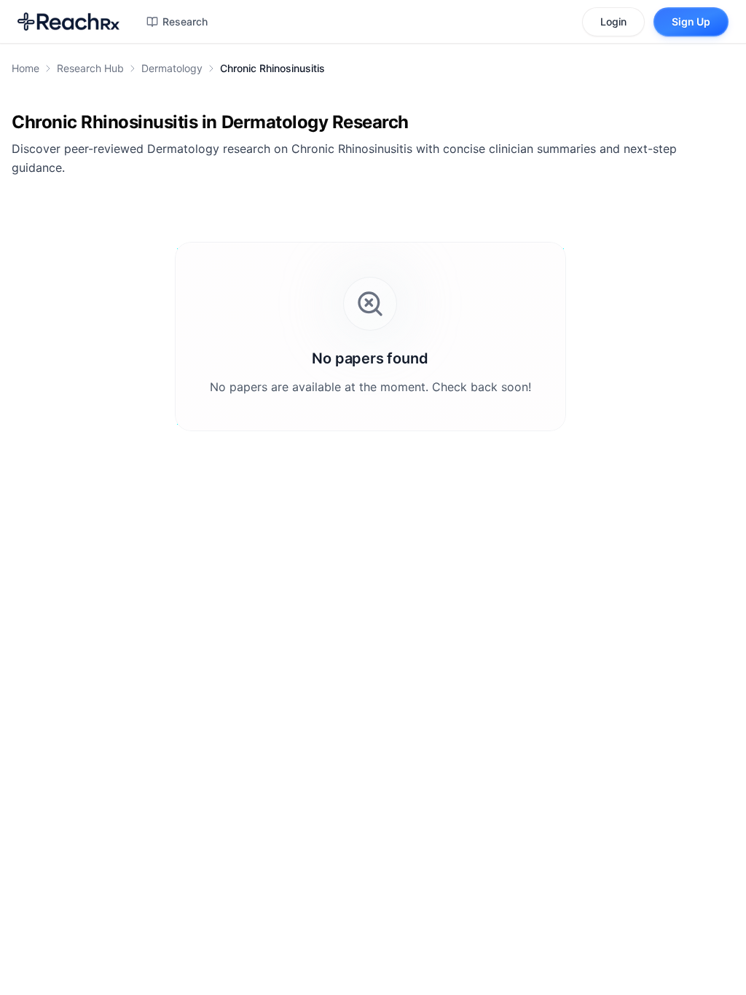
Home (25, 68)
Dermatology (172, 68)
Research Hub (90, 68)
